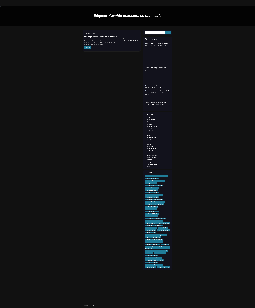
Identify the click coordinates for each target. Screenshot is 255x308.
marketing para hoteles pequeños (154, 239)
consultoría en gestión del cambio (155, 199)
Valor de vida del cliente (164, 267)
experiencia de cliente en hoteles (154, 225)
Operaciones (150, 146)
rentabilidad (149, 253)
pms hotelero (166, 244)
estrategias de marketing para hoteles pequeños (158, 223)
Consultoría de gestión (152, 126)
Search (168, 32)
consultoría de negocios (152, 197)
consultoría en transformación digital (155, 204)
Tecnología (149, 159)
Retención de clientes (152, 155)
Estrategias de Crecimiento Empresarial (156, 218)
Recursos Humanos (151, 148)
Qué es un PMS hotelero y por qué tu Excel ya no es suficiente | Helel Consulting (159, 45)
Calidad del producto (151, 119)
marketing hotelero (151, 232)
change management (152, 183)
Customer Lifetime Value (152, 213)
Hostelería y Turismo (151, 130)
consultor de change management (155, 185)
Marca (148, 142)
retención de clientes (160, 253)
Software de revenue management (155, 260)
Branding (149, 117)
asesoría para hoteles (162, 176)
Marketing (149, 144)
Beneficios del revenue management (155, 180)
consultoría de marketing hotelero (154, 194)
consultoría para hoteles (152, 211)
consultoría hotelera (151, 209)
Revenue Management (152, 255)
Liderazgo (149, 139)
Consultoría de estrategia (153, 187)
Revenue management (152, 157)
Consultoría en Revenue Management (156, 201)
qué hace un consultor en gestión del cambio (157, 250)
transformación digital (152, 262)
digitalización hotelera (152, 216)
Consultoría (149, 124)
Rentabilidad (150, 150)
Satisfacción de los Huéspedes (154, 257)
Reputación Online (151, 153)
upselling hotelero (151, 267)
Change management (152, 121)
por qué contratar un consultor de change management (155, 247)
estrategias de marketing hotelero (154, 220)
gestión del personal (151, 227)
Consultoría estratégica (152, 206)
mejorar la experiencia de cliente (154, 242)
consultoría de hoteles (152, 190)
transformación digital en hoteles (154, 264)
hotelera (148, 133)
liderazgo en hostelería (164, 230)
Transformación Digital (152, 164)
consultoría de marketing (152, 192)
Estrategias (149, 128)
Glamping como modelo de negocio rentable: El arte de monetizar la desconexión (159, 104)
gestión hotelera (163, 227)
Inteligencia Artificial (151, 137)
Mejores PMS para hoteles (153, 244)
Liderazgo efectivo (151, 230)
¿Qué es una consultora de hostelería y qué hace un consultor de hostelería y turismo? (100, 37)
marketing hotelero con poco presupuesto (156, 235)
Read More (88, 47)
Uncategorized (150, 166)
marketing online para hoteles (154, 237)
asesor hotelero (150, 176)
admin (94, 33)
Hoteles (148, 135)
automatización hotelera (152, 178)
